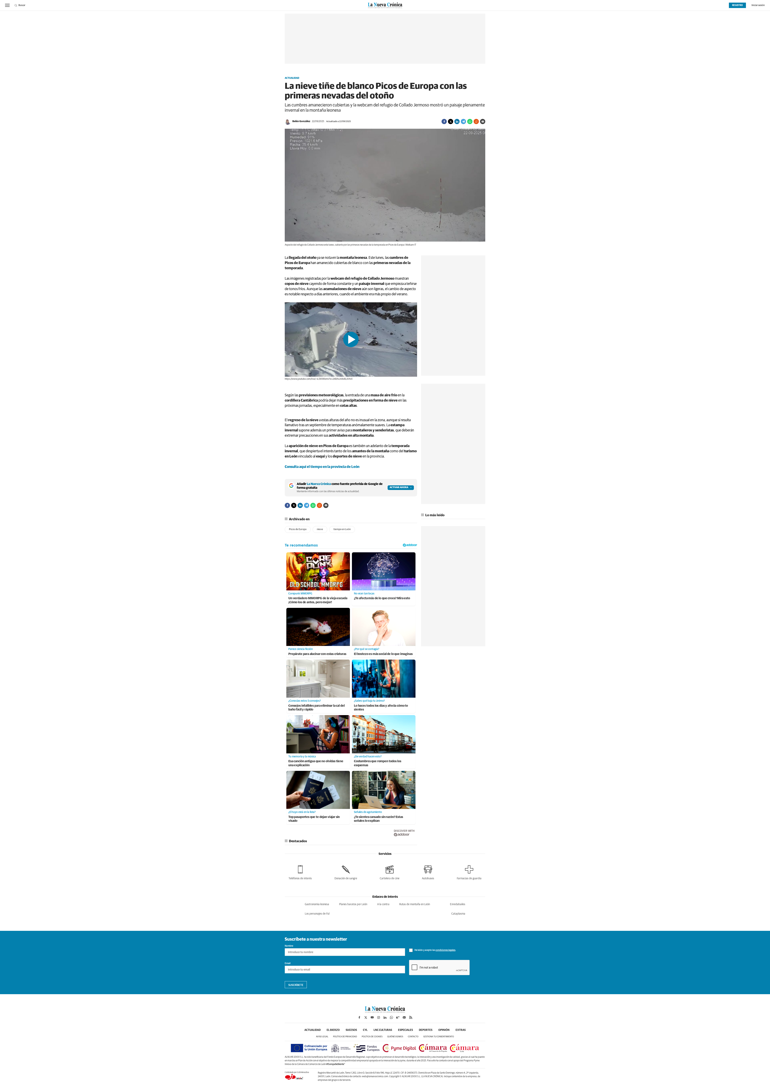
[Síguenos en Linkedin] (385, 1017)
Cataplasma (458, 913)
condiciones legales (445, 950)
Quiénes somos (395, 1036)
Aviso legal (322, 1036)
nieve (320, 529)
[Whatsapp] (469, 121)
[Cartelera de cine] (389, 872)
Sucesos (351, 1030)
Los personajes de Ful (317, 913)
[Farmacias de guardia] (469, 872)
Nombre (289, 946)
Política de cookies (372, 1036)
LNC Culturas (383, 1030)
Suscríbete (295, 985)
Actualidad (292, 78)
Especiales (405, 1030)
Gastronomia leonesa (317, 904)
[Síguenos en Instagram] (378, 1017)
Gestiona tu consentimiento (438, 1036)
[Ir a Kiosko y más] (398, 1017)
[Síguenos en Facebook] (359, 1017)
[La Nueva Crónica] (385, 1011)
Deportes (425, 1030)
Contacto (413, 1036)
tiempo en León (342, 529)
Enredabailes (457, 904)
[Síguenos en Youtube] (372, 1017)
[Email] (482, 121)
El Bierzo (333, 1030)
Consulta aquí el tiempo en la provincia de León (322, 467)
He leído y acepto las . (435, 950)
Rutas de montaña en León (414, 904)
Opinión (444, 1030)
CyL (365, 1030)
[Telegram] (463, 121)
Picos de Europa (297, 529)
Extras (461, 1030)
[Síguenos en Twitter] (366, 1017)
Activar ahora (399, 487)
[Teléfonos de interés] (300, 872)
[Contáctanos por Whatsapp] (391, 1017)
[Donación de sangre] (346, 872)
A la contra (383, 904)
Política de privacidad (345, 1036)
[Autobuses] (428, 872)
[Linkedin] (457, 121)
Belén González (301, 121)
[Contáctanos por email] (404, 1017)
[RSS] (410, 1017)
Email (288, 963)
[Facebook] (444, 121)
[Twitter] (450, 121)
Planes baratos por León (353, 904)
